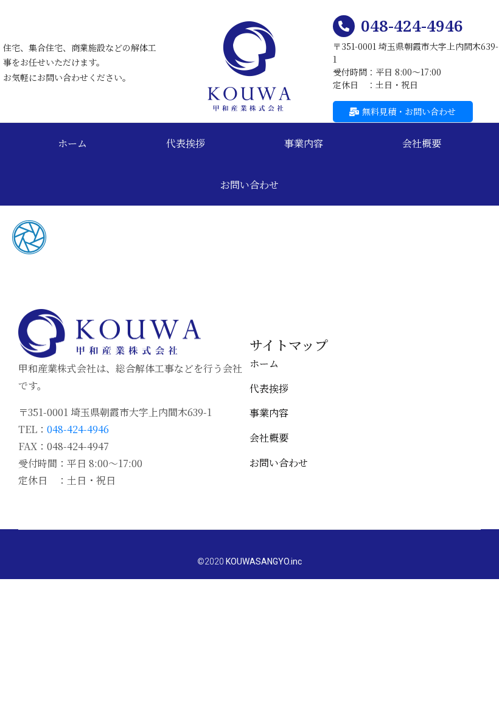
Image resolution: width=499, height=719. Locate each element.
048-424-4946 (412, 25)
